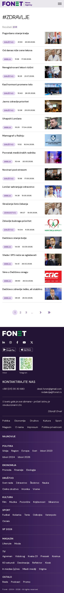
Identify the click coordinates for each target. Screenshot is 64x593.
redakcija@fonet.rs (51, 392)
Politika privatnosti (52, 427)
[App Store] (26, 350)
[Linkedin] (3, 342)
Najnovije (8, 436)
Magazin (6, 427)
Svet (34, 450)
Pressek (45, 556)
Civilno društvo (10, 489)
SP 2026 (7, 529)
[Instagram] (10, 342)
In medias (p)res (11, 569)
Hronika (26, 489)
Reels (5, 581)
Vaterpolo (50, 514)
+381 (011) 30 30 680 (13, 388)
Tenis (27, 514)
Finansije (18, 469)
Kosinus (56, 556)
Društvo (34, 420)
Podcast (15, 581)
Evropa (25, 450)
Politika (6, 420)
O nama (19, 427)
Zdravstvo (21, 482)
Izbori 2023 (46, 450)
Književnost (39, 502)
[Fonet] (17, 3)
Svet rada (7, 482)
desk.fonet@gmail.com (49, 388)
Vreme (36, 489)
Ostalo (6, 521)
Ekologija (31, 469)
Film (4, 502)
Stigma (42, 569)
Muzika (13, 502)
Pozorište (25, 502)
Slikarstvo (53, 502)
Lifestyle (6, 543)
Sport (58, 420)
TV (4, 551)
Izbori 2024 (8, 457)
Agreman (7, 556)
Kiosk (48, 562)
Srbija (5, 450)
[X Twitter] (31, 342)
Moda (17, 543)
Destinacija (23, 562)
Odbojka (37, 514)
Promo (26, 581)
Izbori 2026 (24, 457)
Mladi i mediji (29, 569)
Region (15, 450)
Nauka (45, 482)
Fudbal (6, 514)
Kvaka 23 (33, 556)
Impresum (32, 427)
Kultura (47, 420)
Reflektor (37, 562)
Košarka (17, 514)
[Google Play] (9, 350)
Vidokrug (20, 556)
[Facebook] (17, 342)
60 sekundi (8, 562)
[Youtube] (24, 342)
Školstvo (34, 482)
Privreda (6, 469)
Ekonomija (20, 420)
